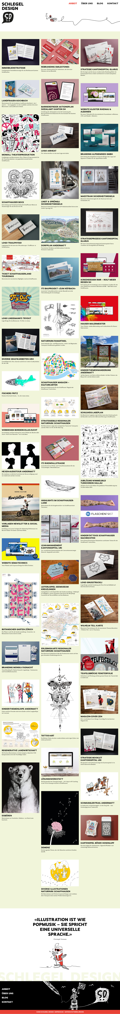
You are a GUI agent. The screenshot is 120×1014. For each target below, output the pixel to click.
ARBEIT (73, 3)
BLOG (100, 3)
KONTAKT (112, 3)
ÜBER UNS (87, 3)
